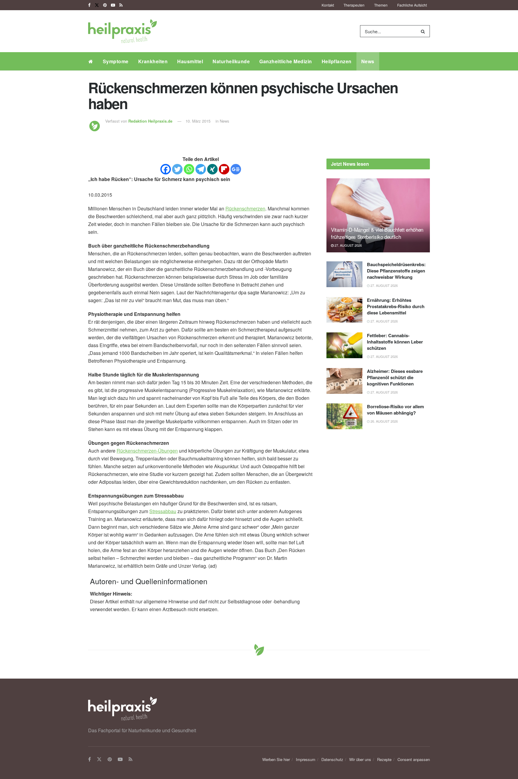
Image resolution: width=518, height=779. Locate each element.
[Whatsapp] (189, 169)
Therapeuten (354, 4)
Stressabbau (162, 511)
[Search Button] (424, 31)
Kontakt (328, 4)
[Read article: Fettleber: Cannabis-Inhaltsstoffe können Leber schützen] (344, 345)
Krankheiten (153, 61)
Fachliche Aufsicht (412, 4)
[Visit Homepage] (122, 31)
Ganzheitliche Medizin (285, 61)
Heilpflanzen (337, 61)
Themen (381, 4)
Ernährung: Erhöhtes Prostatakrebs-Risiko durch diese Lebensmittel (395, 306)
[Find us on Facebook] (89, 5)
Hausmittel (190, 61)
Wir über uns (360, 759)
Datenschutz (332, 759)
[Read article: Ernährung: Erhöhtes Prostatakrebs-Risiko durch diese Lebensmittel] (344, 310)
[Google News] (236, 169)
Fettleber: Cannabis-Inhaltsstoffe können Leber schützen (395, 341)
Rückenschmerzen (245, 208)
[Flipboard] (224, 169)
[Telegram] (200, 169)
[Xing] (212, 169)
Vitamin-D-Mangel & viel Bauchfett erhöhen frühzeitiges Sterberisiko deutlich (377, 233)
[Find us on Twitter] (97, 5)
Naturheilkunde (231, 61)
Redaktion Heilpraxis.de (150, 121)
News (367, 61)
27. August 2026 (348, 245)
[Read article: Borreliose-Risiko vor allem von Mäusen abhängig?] (344, 416)
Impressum (305, 759)
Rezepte (384, 759)
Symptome (116, 61)
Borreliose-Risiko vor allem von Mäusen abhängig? (395, 409)
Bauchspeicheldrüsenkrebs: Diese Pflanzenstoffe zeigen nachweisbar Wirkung (396, 270)
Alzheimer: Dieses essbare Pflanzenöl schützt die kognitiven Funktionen (395, 377)
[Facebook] (165, 169)
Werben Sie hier (276, 759)
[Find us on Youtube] (113, 5)
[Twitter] (177, 169)
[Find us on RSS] (121, 5)
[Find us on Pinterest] (105, 5)
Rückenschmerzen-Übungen (147, 450)
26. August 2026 (384, 421)
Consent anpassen (413, 759)
